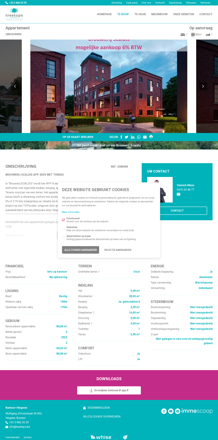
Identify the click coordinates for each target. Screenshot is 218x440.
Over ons (146, 2)
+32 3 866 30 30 (17, 2)
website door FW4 (125, 437)
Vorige (15, 86)
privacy (28, 437)
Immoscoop (197, 411)
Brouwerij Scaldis (128, 145)
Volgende (203, 86)
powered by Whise (105, 437)
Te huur (140, 14)
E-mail (145, 137)
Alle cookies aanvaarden (80, 249)
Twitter (126, 137)
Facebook (121, 137)
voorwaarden (12, 437)
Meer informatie (71, 212)
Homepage (104, 14)
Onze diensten (183, 14)
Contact (206, 14)
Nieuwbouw (159, 14)
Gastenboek (175, 2)
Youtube (171, 411)
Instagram (177, 411)
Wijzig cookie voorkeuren (101, 416)
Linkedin (132, 137)
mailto (178, 194)
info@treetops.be (19, 426)
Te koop (123, 14)
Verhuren (205, 2)
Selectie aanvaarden (117, 249)
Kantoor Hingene (16, 407)
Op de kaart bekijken (78, 137)
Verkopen (191, 2)
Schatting (117, 2)
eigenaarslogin (98, 407)
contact (177, 210)
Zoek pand (131, 2)
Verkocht (160, 2)
